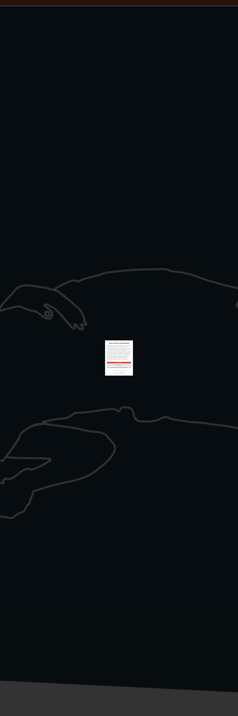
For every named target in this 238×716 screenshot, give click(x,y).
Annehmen (119, 362)
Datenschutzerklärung (116, 370)
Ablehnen (119, 365)
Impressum (124, 370)
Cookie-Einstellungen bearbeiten (119, 367)
